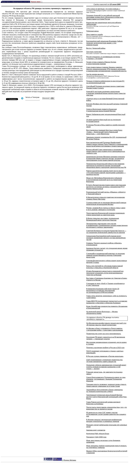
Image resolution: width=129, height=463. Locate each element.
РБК (3, 94)
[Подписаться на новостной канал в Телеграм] (32, 99)
